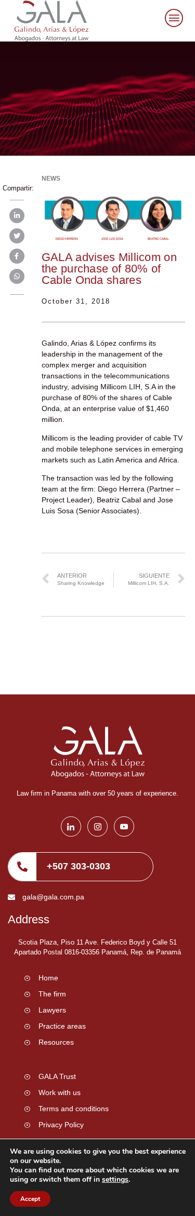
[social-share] (16, 215)
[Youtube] (124, 826)
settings (115, 1179)
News (51, 178)
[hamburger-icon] (172, 19)
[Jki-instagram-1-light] (97, 826)
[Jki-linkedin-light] (71, 826)
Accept (30, 1199)
